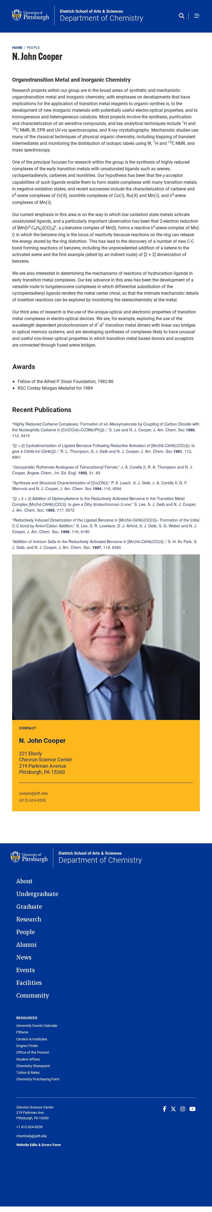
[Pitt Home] (33, 16)
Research (28, 919)
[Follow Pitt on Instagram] (182, 1108)
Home (17, 47)
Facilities (29, 983)
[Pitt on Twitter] (173, 1108)
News (23, 957)
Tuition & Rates (28, 1072)
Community (32, 995)
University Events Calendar (36, 1025)
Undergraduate (37, 894)
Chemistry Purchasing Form (37, 1079)
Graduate (29, 906)
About (24, 881)
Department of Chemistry (101, 16)
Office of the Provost (32, 1052)
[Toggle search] (183, 16)
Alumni (26, 944)
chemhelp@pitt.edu (31, 1135)
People (33, 47)
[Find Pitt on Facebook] (164, 1108)
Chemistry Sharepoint (33, 1066)
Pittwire (22, 1032)
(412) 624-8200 (32, 800)
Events (25, 970)
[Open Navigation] (196, 16)
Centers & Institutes (31, 1039)
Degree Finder (27, 1045)
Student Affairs (28, 1059)
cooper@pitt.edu (33, 793)
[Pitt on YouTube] (192, 1108)
